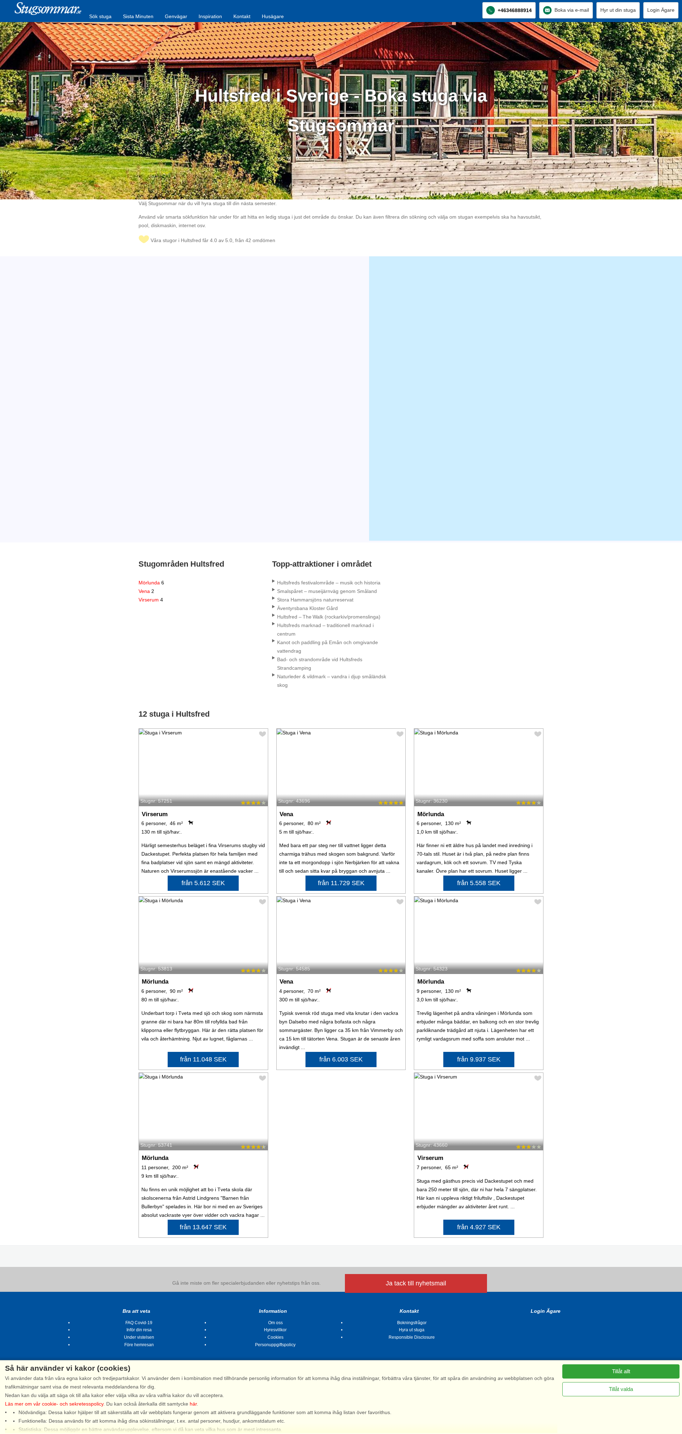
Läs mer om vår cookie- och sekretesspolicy (54, 1404)
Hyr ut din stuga (618, 10)
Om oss (275, 1322)
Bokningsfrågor (412, 1322)
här (193, 1404)
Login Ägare (661, 10)
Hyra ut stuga (411, 1329)
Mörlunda (151, 582)
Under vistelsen (139, 1337)
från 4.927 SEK (478, 1227)
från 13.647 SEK (203, 1227)
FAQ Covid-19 (138, 1322)
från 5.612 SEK (203, 883)
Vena (146, 591)
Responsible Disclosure (412, 1337)
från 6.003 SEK (341, 1059)
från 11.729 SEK (341, 883)
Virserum (151, 600)
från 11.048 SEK (203, 1059)
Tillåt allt (621, 1371)
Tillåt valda (621, 1389)
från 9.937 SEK (478, 1059)
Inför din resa (139, 1329)
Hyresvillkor (275, 1329)
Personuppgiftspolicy (275, 1344)
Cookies (275, 1337)
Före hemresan (139, 1344)
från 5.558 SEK (478, 883)
